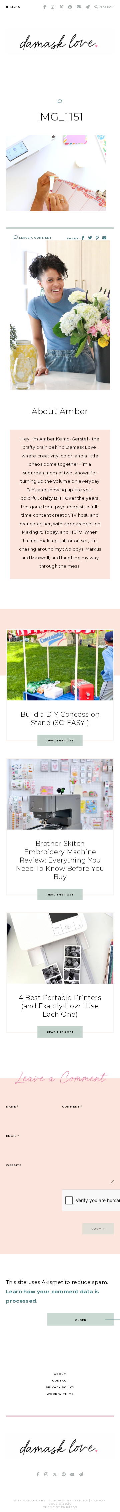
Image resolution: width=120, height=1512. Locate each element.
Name (12, 1106)
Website (13, 1165)
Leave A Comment (35, 237)
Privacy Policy (60, 1387)
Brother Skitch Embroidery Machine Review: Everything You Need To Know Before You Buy (60, 860)
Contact (60, 1380)
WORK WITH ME (60, 1393)
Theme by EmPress (60, 1507)
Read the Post (60, 740)
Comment (72, 1106)
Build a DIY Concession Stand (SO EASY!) (60, 718)
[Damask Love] (60, 1458)
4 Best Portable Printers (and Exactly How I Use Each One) (60, 1006)
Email (12, 1135)
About (60, 1374)
